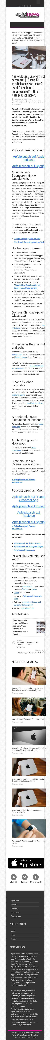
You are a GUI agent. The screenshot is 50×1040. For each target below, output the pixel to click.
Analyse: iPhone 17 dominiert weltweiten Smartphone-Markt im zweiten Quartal (27, 689)
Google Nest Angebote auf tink (27, 239)
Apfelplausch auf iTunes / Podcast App (28, 498)
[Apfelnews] (27, 15)
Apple (23, 33)
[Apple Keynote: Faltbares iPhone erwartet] (29, 706)
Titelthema (22, 101)
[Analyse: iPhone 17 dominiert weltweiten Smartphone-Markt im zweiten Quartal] (29, 675)
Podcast (18, 104)
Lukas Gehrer (27, 99)
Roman (25, 589)
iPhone (14, 104)
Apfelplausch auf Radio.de (28, 514)
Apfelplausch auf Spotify (28, 166)
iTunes (16, 593)
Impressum (15, 912)
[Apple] (30, 5)
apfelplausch (27, 586)
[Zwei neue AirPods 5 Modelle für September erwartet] (29, 828)
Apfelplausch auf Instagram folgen (28, 546)
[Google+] (22, 5)
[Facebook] (25, 5)
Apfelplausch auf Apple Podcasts (28, 158)
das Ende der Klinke (35, 403)
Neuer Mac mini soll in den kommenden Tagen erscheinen (27, 811)
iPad (13, 935)
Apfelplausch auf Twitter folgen (27, 543)
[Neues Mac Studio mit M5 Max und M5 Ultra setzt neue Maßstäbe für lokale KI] (29, 735)
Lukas (34, 589)
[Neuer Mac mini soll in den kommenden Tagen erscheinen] (29, 797)
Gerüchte (40, 103)
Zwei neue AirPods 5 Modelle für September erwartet (29, 842)
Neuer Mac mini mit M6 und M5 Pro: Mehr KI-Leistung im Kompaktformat (28, 780)
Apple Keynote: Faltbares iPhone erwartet (28, 719)
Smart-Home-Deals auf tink (25, 288)
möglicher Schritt (18, 395)
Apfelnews (15, 900)
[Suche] (38, 2)
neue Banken (35, 366)
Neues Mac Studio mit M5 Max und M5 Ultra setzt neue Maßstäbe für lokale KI (29, 749)
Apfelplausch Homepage (24, 550)
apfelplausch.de (27, 608)
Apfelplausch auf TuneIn (28, 506)
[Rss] (19, 5)
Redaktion (15, 908)
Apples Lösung (21, 357)
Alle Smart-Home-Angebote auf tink (29, 242)
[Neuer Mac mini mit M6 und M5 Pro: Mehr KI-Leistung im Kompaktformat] (29, 766)
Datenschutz (16, 916)
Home (16, 33)
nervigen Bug (17, 354)
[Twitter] (27, 5)
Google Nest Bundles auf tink (27, 285)
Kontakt (14, 904)
